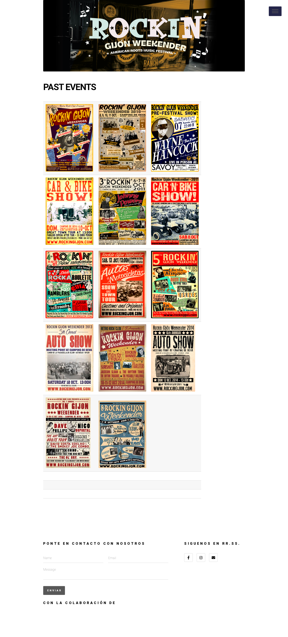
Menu (275, 11)
